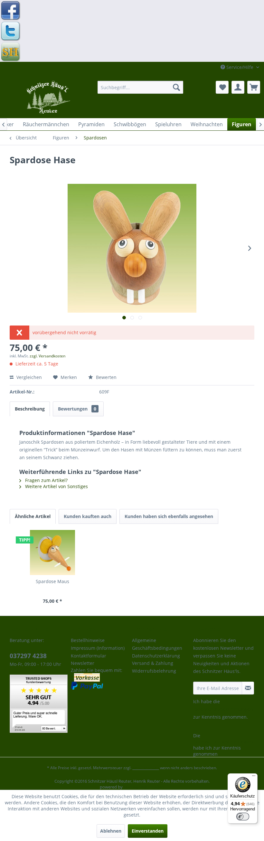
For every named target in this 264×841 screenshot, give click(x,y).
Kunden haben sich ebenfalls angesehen (169, 516)
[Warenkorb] (253, 87)
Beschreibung (30, 409)
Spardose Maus (52, 581)
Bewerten (106, 377)
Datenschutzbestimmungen (223, 709)
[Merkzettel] (222, 87)
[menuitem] (141, 87)
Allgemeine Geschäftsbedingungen (157, 644)
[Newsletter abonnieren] (248, 688)
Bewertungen (77, 409)
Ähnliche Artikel (33, 516)
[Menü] (254, 777)
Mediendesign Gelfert (144, 787)
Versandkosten (145, 767)
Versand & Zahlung (152, 663)
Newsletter (82, 663)
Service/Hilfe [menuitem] (240, 67)
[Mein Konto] (237, 87)
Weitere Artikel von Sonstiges (56, 486)
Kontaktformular (88, 656)
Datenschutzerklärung (156, 656)
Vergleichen (28, 377)
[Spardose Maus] (52, 552)
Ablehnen (110, 831)
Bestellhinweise (88, 640)
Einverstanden (148, 831)
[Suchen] (176, 87)
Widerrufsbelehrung (154, 671)
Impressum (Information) (98, 648)
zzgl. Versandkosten (47, 356)
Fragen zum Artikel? (46, 480)
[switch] (242, 816)
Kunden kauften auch (87, 516)
